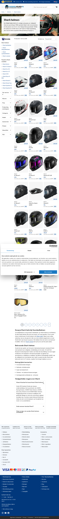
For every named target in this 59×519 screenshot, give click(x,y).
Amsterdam (25, 479)
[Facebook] (8, 513)
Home (3, 12)
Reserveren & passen (8, 479)
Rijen (23, 489)
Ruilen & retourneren (8, 481)
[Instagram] (3, 513)
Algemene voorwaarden (15, 517)
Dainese (5, 454)
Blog (43, 484)
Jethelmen (5, 441)
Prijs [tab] (3, 103)
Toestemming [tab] (10, 250)
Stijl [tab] (3, 134)
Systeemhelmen (7, 439)
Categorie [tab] (5, 113)
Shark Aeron (6, 64)
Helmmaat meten (7, 491)
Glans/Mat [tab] (5, 130)
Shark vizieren (29, 341)
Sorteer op (41, 39)
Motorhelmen (6, 434)
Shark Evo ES (6, 69)
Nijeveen (24, 486)
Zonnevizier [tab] (5, 121)
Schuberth (5, 459)
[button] (56, 2)
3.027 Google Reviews (8, 2)
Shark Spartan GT (7, 85)
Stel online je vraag (8, 509)
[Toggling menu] (2, 7)
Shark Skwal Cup (7, 83)
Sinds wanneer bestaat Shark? (25, 406)
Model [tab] (4, 117)
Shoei (4, 464)
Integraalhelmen (7, 444)
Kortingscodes (45, 489)
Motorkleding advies (8, 489)
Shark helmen (17, 12)
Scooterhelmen (7, 437)
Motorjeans (25, 439)
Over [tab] (48, 250)
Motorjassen (25, 434)
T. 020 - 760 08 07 (8, 497)
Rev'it (4, 457)
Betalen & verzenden (8, 484)
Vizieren (44, 434)
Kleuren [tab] (4, 98)
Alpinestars (5, 452)
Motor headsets (46, 439)
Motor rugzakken (46, 444)
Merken (9, 12)
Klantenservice (7, 477)
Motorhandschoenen (27, 441)
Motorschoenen (26, 446)
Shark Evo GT (6, 71)
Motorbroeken (26, 437)
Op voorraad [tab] (5, 93)
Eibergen (24, 484)
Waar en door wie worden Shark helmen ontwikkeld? (27, 411)
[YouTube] (5, 513)
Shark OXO (6, 74)
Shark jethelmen (7, 45)
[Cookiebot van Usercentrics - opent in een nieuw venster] (50, 246)
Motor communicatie (47, 437)
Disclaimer (30, 517)
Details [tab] (29, 250)
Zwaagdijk (25, 491)
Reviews (44, 479)
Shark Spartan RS (7, 88)
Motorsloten (45, 446)
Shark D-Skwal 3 (7, 66)
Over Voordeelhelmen (47, 477)
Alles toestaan (48, 272)
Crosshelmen (6, 446)
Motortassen (45, 441)
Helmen (5, 432)
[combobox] (43, 7)
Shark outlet (39, 336)
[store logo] (14, 7)
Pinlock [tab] (4, 126)
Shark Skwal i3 (6, 80)
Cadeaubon (45, 486)
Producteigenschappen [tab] (5, 108)
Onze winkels (25, 477)
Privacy (24, 517)
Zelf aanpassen (28, 272)
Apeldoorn (25, 481)
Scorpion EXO (6, 462)
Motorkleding (26, 432)
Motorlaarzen (25, 444)
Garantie (5, 486)
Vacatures (44, 481)
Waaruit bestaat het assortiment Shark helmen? (30, 382)
